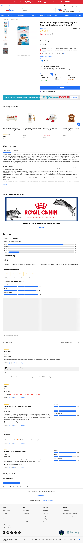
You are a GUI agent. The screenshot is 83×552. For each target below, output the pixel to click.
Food (8, 19)
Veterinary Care (46, 486)
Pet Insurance (45, 489)
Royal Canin (42, 28)
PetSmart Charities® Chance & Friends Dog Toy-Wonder (71, 129)
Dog (4, 19)
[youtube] (19, 497)
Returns (24, 483)
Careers (5, 478)
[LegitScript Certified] (60, 497)
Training (44, 483)
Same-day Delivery (67, 481)
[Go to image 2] (6, 31)
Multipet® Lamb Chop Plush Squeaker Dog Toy (50, 129)
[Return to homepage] (10, 10)
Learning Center (7, 486)
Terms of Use (26, 504)
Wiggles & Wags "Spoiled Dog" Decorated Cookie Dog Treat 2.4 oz (11, 130)
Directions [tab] (15, 150)
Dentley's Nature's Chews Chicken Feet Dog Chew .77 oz (32, 129)
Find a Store (65, 475)
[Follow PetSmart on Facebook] (4, 497)
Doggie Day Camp (47, 481)
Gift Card (3, 6)
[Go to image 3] (6, 38)
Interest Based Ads (42, 504)
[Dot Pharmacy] (72, 497)
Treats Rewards (7, 481)
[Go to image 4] (6, 44)
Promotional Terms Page (46, 465)
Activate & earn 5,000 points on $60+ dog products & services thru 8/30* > (41, 2)
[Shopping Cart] (79, 11)
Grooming (44, 475)
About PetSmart (7, 475)
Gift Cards (5, 483)
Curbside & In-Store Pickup (69, 478)
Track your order (14, 6)
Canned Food (14, 19)
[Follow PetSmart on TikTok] (15, 497)
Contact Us (25, 478)
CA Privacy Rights (61, 504)
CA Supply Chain (52, 504)
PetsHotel (44, 478)
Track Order (25, 481)
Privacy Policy (33, 504)
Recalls (20, 504)
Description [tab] (7, 150)
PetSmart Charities (7, 492)
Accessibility (25, 486)
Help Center (25, 475)
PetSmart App (6, 489)
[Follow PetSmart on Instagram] (7, 497)
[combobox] (38, 10)
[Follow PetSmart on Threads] (11, 497)
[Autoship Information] (57, 66)
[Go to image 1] (6, 24)
